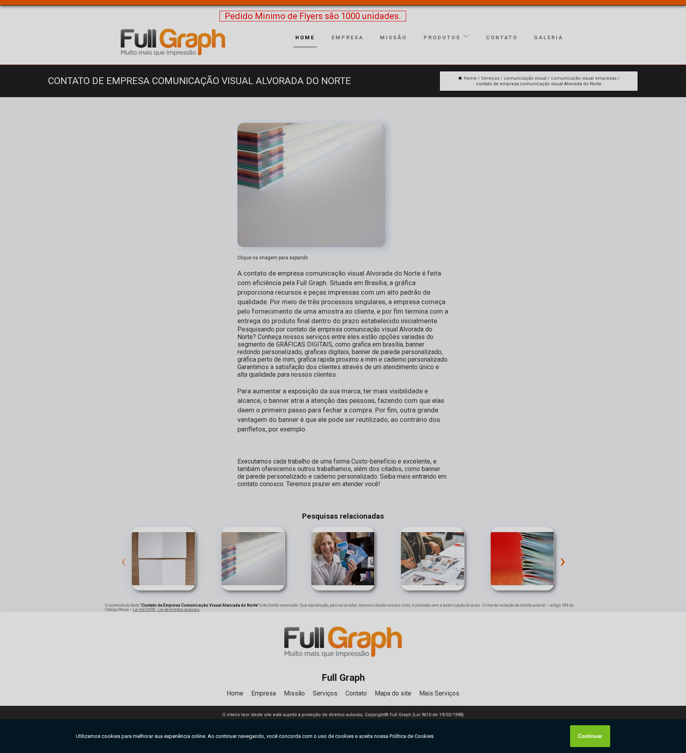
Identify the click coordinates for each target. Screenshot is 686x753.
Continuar (590, 736)
